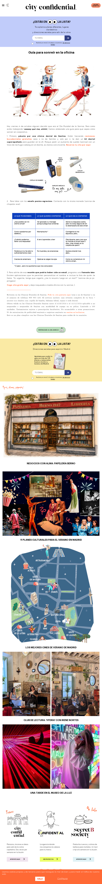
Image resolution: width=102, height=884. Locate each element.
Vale (40, 878)
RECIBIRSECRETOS (95, 5)
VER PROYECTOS (48, 859)
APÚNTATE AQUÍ (15, 859)
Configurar (62, 878)
